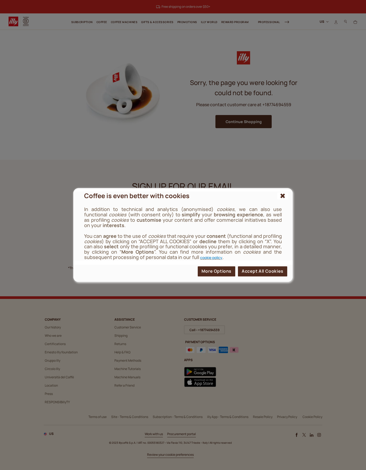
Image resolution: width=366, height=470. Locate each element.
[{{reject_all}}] (282, 196)
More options (216, 271)
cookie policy (211, 257)
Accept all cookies (262, 271)
